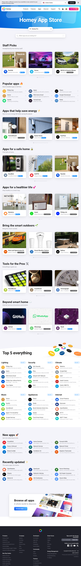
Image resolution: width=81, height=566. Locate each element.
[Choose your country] (66, 9)
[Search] (59, 9)
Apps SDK (35, 540)
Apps (39, 9)
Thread (48, 548)
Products (25, 9)
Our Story (21, 540)
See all (22, 362)
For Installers (36, 561)
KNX (48, 542)
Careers (21, 538)
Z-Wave (49, 538)
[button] (54, 2)
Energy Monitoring (51, 555)
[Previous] (3, 64)
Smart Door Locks (7, 557)
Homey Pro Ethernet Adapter (9, 550)
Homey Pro (5, 540)
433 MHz (49, 544)
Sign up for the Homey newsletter (72, 536)
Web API (35, 542)
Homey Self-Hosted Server (8, 544)
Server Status (36, 546)
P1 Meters (49, 557)
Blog (20, 546)
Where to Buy (22, 544)
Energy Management (51, 553)
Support (53, 9)
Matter (48, 546)
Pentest (35, 555)
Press (20, 548)
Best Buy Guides (7, 553)
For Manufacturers (37, 563)
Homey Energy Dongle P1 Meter (10, 548)
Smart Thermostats (7, 559)
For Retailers (36, 565)
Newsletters (22, 550)
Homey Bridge (6, 546)
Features (33, 9)
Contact (21, 552)
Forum (34, 553)
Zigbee (48, 540)
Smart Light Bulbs (6, 563)
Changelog (35, 544)
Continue (71, 2)
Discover (46, 9)
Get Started (35, 538)
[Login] (62, 9)
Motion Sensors (6, 555)
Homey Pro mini (6, 542)
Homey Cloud (5, 538)
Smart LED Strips (6, 561)
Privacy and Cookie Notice (67, 554)
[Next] (78, 63)
